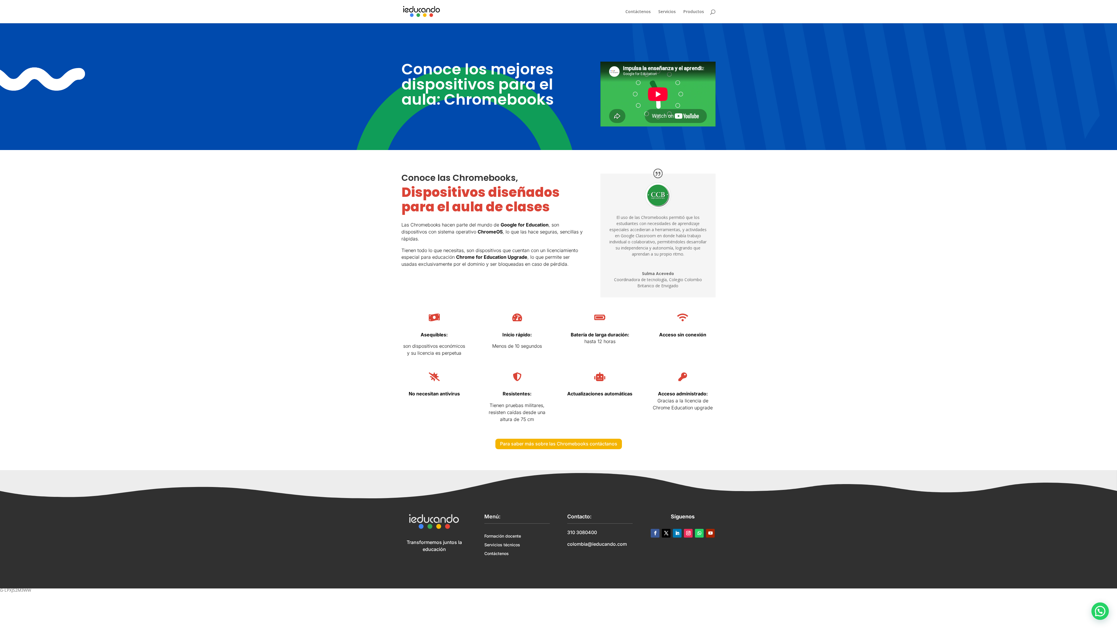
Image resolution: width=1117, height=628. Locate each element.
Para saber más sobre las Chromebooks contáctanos (558, 444)
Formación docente (502, 536)
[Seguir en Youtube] (710, 533)
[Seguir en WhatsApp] (699, 533)
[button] (1100, 611)
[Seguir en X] (666, 533)
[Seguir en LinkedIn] (677, 533)
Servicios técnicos (502, 545)
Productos (693, 12)
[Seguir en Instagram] (688, 533)
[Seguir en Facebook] (655, 533)
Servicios (667, 12)
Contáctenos (638, 12)
